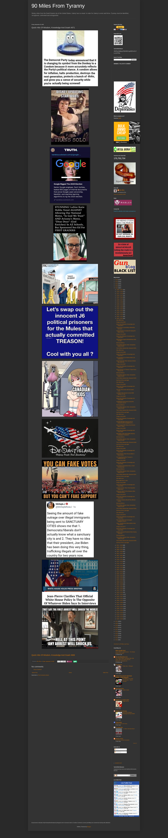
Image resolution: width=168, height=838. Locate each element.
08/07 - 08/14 (120, 555)
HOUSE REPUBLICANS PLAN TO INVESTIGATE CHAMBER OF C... (125, 422)
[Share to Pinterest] (65, 661)
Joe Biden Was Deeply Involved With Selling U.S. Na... (125, 393)
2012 (116, 639)
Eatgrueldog (119, 722)
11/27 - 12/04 (120, 298)
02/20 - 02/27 (120, 604)
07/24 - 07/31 (120, 559)
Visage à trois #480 (121, 482)
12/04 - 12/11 (120, 295)
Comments (118, 752)
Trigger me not (125, 701)
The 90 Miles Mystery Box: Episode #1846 (126, 508)
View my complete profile (120, 194)
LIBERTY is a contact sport (122, 700)
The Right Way (119, 727)
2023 (116, 286)
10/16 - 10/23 (120, 310)
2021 (116, 621)
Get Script (121, 816)
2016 (116, 631)
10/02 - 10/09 (120, 314)
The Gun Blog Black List (121, 657)
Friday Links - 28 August (127, 666)
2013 (116, 637)
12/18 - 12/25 (120, 291)
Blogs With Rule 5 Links (122, 480)
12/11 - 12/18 (120, 293)
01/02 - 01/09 (120, 618)
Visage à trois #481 (121, 460)
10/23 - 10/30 (120, 308)
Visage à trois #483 (121, 428)
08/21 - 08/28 (120, 551)
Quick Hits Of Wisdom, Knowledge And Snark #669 (53, 655)
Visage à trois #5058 (119, 790)
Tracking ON (131, 816)
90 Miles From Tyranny (58, 6)
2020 (116, 623)
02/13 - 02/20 (120, 606)
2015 (116, 633)
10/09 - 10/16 (120, 312)
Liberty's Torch (119, 738)
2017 (116, 629)
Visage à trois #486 (121, 384)
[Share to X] (62, 661)
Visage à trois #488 (121, 352)
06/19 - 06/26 (120, 569)
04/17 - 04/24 (120, 588)
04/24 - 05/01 (120, 586)
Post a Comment (38, 669)
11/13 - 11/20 (120, 302)
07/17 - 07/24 (120, 561)
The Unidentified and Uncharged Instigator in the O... (124, 520)
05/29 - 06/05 (120, 576)
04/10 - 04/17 (120, 590)
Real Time (126, 816)
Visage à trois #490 (121, 322)
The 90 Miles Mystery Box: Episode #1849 (126, 410)
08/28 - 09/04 (120, 549)
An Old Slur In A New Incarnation (122, 740)
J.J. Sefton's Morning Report (128, 728)
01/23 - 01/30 (120, 612)
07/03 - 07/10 (120, 565)
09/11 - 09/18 (120, 545)
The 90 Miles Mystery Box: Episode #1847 (126, 474)
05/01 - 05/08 (120, 584)
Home (70, 672)
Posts (117, 749)
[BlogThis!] (60, 661)
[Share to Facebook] (63, 661)
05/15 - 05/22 (120, 580)
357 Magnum (119, 664)
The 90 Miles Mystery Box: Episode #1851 (126, 348)
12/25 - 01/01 (120, 289)
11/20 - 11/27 (120, 300)
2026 (116, 279)
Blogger (89, 826)
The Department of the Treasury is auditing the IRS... (124, 458)
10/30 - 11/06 (120, 306)
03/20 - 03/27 (120, 596)
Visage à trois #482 (121, 448)
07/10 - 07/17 (120, 563)
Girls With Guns (120, 320)
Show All (134, 743)
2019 (116, 625)
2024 (116, 284)
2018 (116, 627)
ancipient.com (118, 763)
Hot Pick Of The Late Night (122, 380)
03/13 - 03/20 (120, 598)
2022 (116, 288)
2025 (116, 281)
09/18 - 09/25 (120, 318)
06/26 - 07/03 (120, 567)
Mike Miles (122, 190)
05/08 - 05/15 (120, 582)
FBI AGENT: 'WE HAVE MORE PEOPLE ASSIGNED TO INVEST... (125, 434)
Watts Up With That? (121, 650)
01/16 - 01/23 (120, 614)
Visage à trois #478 (121, 514)
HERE (119, 118)
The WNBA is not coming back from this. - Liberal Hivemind (127, 680)
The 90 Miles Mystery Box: (120, 786)
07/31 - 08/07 (120, 557)
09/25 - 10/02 (120, 316)
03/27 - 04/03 (120, 594)
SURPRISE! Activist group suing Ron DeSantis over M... (125, 402)
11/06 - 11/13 (120, 304)
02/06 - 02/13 (120, 608)
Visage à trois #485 (121, 396)
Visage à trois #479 (121, 494)
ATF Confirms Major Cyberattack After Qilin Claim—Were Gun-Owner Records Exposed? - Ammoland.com (125, 659)
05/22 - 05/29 (120, 578)
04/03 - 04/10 (120, 592)
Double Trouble (125, 689)
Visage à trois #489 (121, 334)
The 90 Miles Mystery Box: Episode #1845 (126, 540)
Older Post (105, 672)
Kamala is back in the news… (122, 723)
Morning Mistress (120, 342)
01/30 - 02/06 (120, 610)
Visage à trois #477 (121, 526)
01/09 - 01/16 (120, 616)
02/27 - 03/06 (120, 602)
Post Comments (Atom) (43, 675)
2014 (116, 635)
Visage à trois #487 (121, 364)
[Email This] (58, 661)
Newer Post (34, 672)
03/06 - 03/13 (120, 600)
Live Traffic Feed (126, 783)
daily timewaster (120, 688)
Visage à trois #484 (121, 416)
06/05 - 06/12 (120, 573)
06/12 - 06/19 (120, 571)
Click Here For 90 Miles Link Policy (121, 644)
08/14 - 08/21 (120, 553)
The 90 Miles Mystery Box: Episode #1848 (126, 442)
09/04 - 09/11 (120, 547)
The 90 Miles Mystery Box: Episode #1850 (126, 378)
